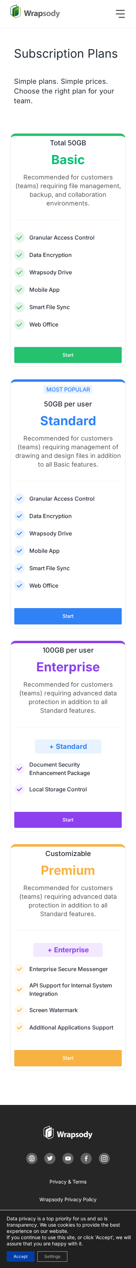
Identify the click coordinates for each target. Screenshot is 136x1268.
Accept (21, 1256)
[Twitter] (49, 1158)
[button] (123, 14)
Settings (52, 1256)
